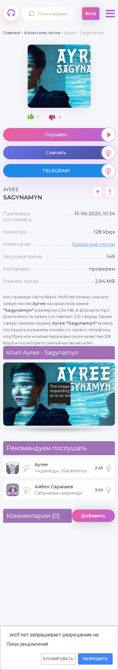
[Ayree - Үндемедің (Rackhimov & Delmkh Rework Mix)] (108, 467)
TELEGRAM (56, 171)
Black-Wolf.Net (11, 13)
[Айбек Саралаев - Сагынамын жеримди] (108, 490)
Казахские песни (93, 244)
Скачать (56, 152)
